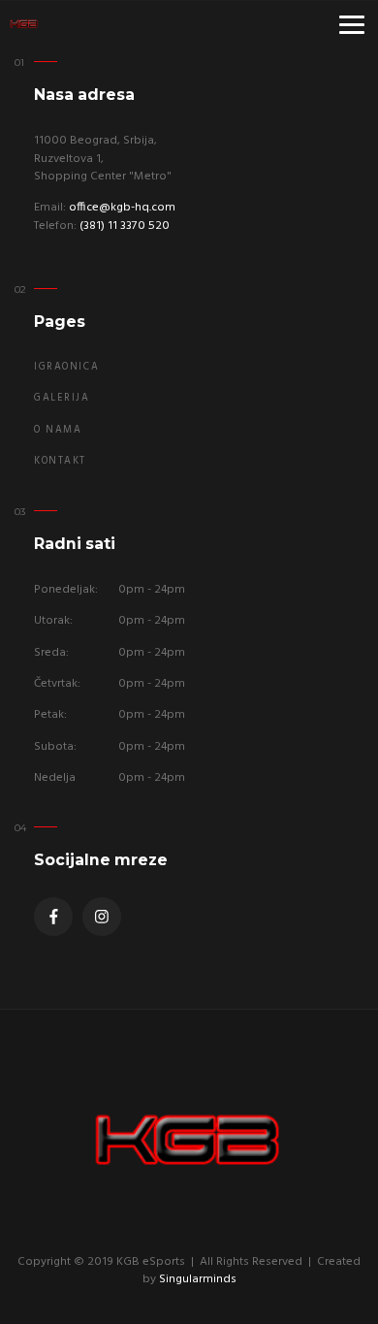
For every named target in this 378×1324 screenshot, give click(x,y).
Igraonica (66, 367)
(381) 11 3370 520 (124, 226)
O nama (57, 430)
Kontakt (60, 461)
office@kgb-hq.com (122, 207)
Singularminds (197, 1279)
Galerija (62, 398)
